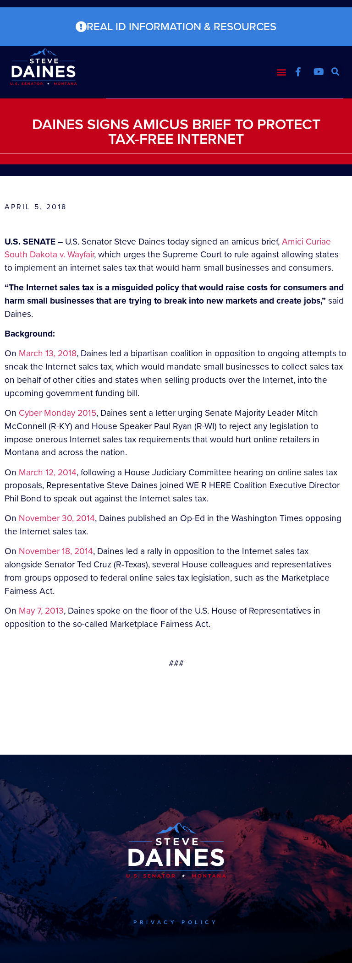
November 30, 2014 (57, 518)
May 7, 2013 (41, 610)
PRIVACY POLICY (175, 922)
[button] (281, 72)
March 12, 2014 (48, 472)
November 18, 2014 (56, 551)
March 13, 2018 (48, 353)
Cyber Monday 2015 (57, 412)
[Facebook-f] (298, 72)
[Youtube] (319, 72)
